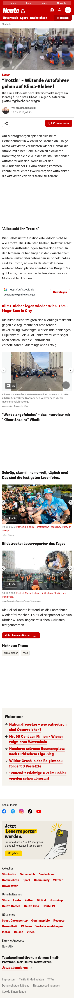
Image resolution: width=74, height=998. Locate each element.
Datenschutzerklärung (15, 985)
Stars (6, 900)
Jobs (44, 3)
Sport (24, 18)
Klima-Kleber (11, 653)
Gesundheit (9, 926)
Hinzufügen (60, 292)
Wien (25, 653)
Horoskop (56, 900)
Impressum (8, 979)
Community (42, 880)
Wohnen (26, 926)
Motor (6, 932)
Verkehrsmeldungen (49, 926)
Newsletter (10, 886)
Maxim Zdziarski (26, 108)
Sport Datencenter (15, 920)
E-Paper (12, 3)
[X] (13, 811)
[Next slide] (70, 369)
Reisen (18, 932)
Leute (17, 900)
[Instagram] (21, 811)
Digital (41, 900)
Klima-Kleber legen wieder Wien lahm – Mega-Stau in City (35, 308)
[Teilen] (6, 123)
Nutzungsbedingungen (46, 985)
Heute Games (11, 906)
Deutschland (46, 874)
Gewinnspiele (40, 920)
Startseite (6, 24)
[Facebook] (4, 811)
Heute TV (49, 906)
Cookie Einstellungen (14, 992)
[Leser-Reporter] (52, 10)
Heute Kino (31, 906)
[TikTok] (30, 811)
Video (30, 932)
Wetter (58, 880)
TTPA (50, 979)
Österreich (10, 18)
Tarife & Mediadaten (31, 979)
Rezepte (58, 920)
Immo (29, 3)
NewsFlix (61, 3)
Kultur (28, 900)
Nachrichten (10, 880)
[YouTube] (38, 811)
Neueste (63, 18)
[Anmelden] (59, 10)
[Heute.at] (11, 10)
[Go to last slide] (3, 369)
